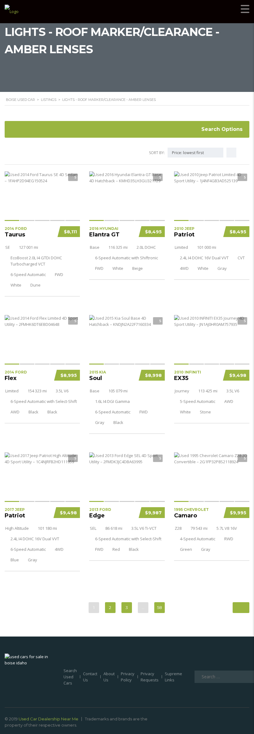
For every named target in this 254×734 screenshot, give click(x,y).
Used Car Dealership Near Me (48, 718)
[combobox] (195, 153)
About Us (109, 677)
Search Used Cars (70, 677)
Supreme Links (173, 677)
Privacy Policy (127, 677)
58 (159, 607)
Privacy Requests (150, 677)
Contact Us (90, 677)
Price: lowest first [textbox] (188, 152)
